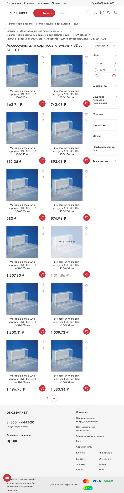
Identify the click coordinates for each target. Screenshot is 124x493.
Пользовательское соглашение (85, 428)
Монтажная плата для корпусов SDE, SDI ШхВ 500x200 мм (22, 322)
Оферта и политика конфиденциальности (87, 419)
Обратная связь (84, 446)
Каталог (47, 13)
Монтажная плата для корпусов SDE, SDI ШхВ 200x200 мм (66, 94)
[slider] (96, 75)
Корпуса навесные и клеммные (24, 38)
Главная (10, 31)
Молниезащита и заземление (53, 23)
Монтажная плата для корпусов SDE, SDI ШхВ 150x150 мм (22, 94)
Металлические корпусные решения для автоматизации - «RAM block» (46, 35)
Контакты (29, 3)
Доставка (43, 3)
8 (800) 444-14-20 (104, 3)
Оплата (56, 3)
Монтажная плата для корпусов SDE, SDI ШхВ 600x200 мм (22, 379)
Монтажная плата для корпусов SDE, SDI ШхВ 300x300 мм (22, 208)
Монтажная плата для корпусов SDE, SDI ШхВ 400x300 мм (22, 265)
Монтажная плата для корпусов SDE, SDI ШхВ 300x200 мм (66, 151)
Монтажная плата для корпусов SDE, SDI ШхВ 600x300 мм (66, 379)
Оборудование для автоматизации (39, 31)
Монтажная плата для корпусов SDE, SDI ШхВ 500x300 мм (66, 322)
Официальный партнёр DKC (64, 484)
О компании (13, 3)
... (66, 31)
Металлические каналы (19, 23)
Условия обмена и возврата (90, 436)
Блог (78, 441)
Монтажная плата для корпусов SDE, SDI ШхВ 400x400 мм (66, 265)
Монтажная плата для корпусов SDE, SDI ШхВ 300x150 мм (22, 151)
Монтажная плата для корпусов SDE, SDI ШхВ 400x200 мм (66, 208)
